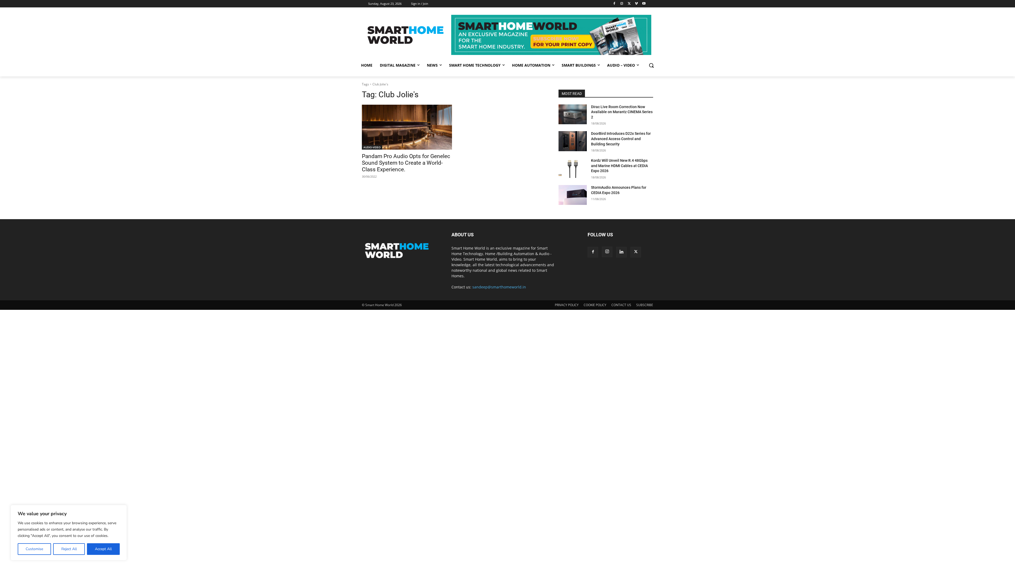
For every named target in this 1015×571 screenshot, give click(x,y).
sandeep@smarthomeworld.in (499, 286)
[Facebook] (614, 4)
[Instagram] (622, 4)
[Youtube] (644, 4)
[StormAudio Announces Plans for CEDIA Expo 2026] (573, 195)
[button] (651, 65)
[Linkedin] (621, 252)
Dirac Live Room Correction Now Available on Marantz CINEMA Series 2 (622, 112)
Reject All (69, 548)
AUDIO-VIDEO (372, 147)
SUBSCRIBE (644, 305)
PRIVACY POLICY (567, 305)
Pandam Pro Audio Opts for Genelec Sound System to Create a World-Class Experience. (406, 163)
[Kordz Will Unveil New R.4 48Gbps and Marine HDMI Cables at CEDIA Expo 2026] (573, 168)
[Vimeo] (636, 4)
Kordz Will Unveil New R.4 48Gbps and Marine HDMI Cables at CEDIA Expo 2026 (619, 165)
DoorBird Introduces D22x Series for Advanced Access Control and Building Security (621, 138)
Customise (34, 548)
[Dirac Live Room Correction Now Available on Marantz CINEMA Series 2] (573, 114)
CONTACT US (621, 305)
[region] (69, 532)
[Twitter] (629, 4)
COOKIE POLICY (595, 305)
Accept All (103, 548)
